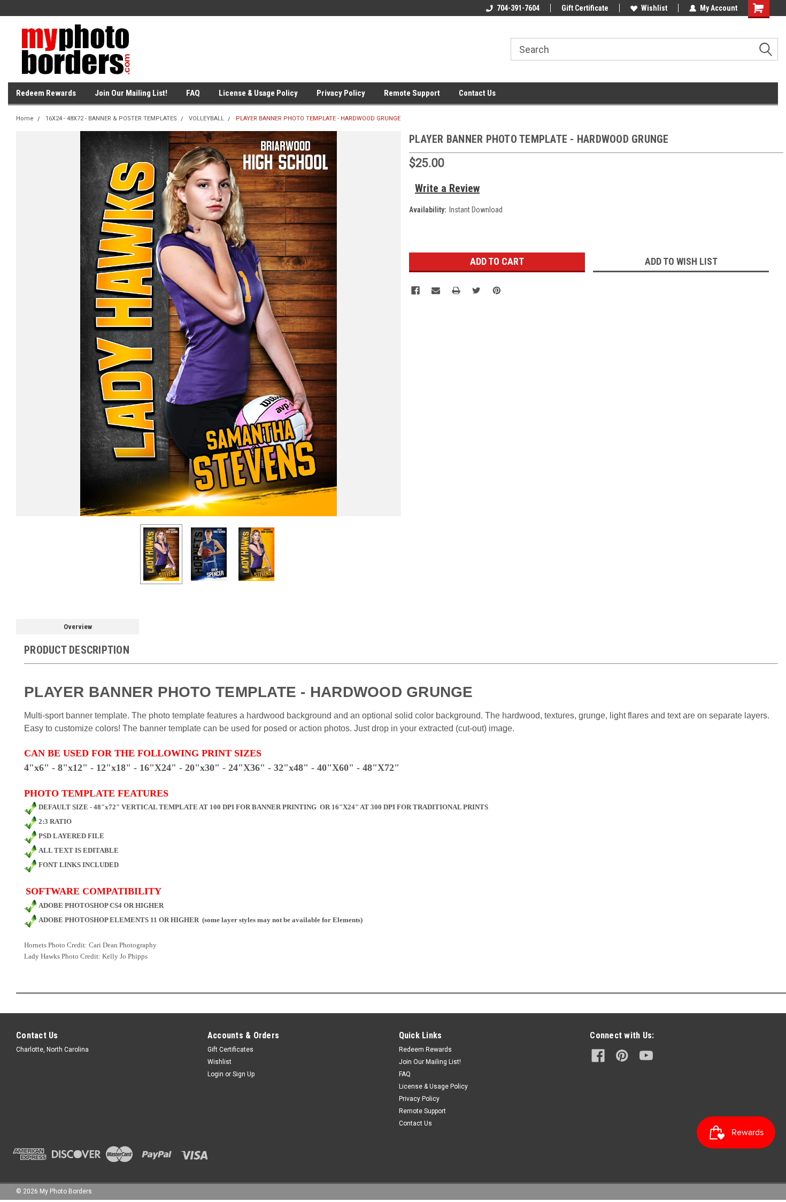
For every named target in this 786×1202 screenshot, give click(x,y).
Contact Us (477, 93)
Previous (26, 323)
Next (390, 323)
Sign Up (244, 1074)
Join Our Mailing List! (131, 93)
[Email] (435, 290)
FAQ (193, 93)
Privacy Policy (341, 93)
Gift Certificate (584, 8)
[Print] (456, 290)
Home (25, 118)
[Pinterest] (496, 290)
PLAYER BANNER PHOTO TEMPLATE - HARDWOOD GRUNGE (318, 118)
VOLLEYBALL (206, 118)
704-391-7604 (518, 8)
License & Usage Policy (258, 93)
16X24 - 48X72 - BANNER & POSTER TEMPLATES (111, 118)
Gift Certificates (230, 1049)
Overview (78, 627)
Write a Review (447, 188)
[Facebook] (415, 290)
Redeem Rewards (46, 93)
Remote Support (412, 93)
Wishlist (654, 8)
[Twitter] (476, 290)
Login (215, 1074)
